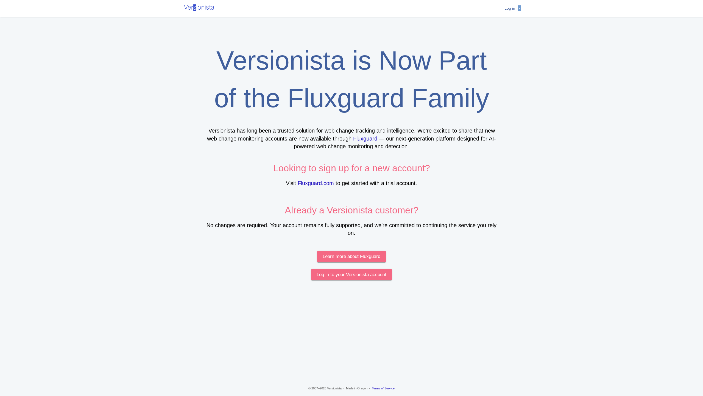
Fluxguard (365, 139)
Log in (509, 8)
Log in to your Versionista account (351, 274)
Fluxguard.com (316, 183)
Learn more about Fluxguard (351, 256)
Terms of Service (383, 388)
